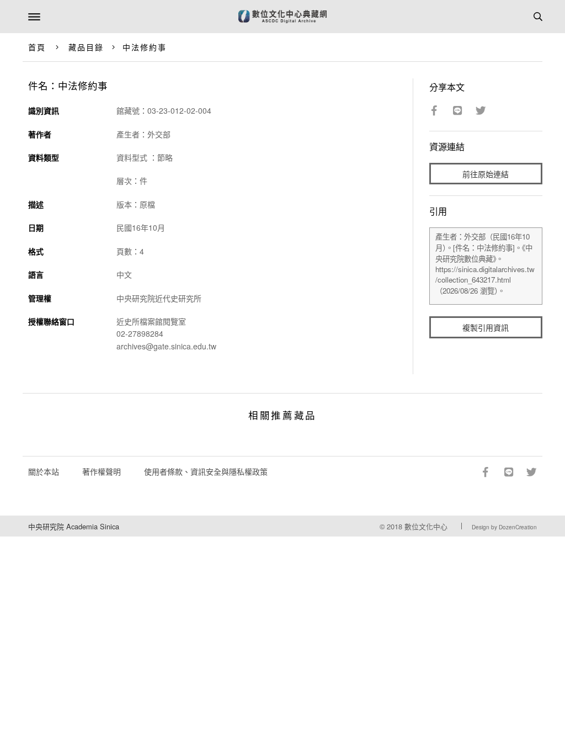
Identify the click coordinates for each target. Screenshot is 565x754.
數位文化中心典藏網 (282, 16)
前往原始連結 (485, 173)
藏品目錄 (86, 46)
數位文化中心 (425, 526)
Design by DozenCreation (504, 527)
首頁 (37, 46)
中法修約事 (144, 46)
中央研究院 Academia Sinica (73, 526)
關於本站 (43, 471)
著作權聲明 (101, 471)
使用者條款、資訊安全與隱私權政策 (206, 471)
